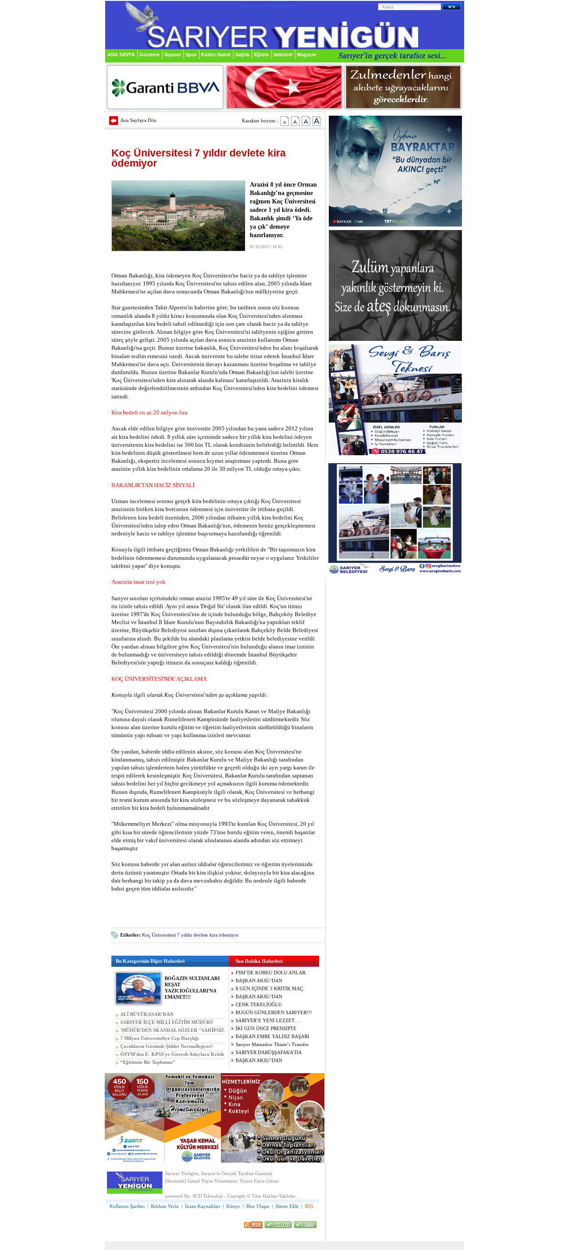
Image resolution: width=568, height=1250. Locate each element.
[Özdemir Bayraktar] (395, 225)
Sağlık (242, 54)
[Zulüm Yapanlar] (395, 339)
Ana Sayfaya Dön (138, 120)
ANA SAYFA (121, 54)
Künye (233, 1206)
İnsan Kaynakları (202, 1206)
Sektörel (282, 54)
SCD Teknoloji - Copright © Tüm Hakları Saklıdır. (244, 1196)
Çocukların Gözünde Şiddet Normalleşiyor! (166, 1046)
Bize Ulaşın (257, 1206)
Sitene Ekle (287, 1206)
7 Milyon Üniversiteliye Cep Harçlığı (159, 1038)
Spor (191, 54)
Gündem (149, 54)
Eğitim (261, 54)
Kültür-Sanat (216, 54)
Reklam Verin (165, 1206)
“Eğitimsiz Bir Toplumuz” (147, 1062)
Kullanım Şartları (127, 1206)
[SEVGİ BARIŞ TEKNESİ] (395, 453)
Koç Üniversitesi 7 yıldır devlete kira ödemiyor (190, 935)
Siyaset (172, 54)
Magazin (306, 54)
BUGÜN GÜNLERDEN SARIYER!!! (274, 1012)
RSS (309, 1206)
